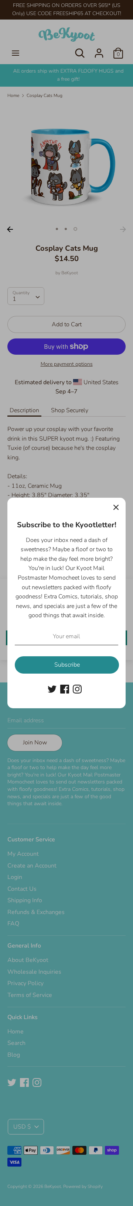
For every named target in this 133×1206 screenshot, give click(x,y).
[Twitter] (52, 689)
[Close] (116, 507)
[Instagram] (77, 689)
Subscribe (67, 665)
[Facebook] (64, 689)
